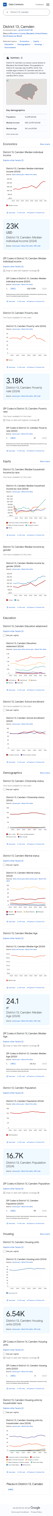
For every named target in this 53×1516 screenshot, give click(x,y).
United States (41, 33)
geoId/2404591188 (25, 30)
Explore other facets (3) (13, 861)
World (19, 36)
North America (9, 36)
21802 (13, 289)
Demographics (23, 44)
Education (9, 44)
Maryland (30, 33)
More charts (45, 144)
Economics (24, 41)
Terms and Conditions (20, 1512)
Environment (10, 47)
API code (22, 213)
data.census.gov (18, 174)
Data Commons (16, 4)
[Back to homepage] (5, 4)
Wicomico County (17, 33)
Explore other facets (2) (13, 160)
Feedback (40, 4)
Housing (38, 44)
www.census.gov (12, 134)
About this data (31, 174)
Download (12, 213)
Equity (36, 41)
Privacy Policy (36, 1512)
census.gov (16, 246)
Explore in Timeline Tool (36, 213)
